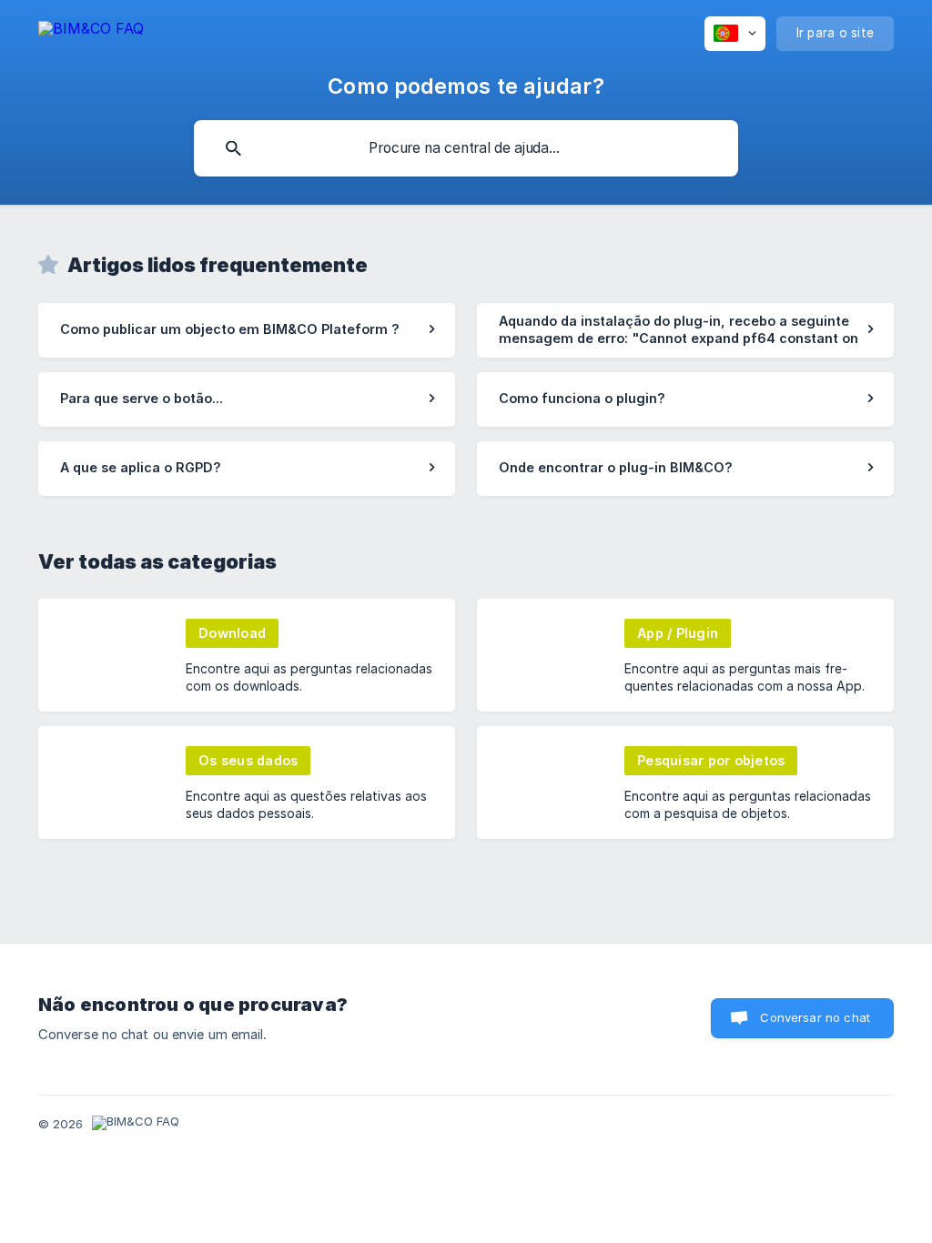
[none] (91, 31)
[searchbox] (466, 148)
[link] (246, 330)
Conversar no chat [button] (815, 1017)
